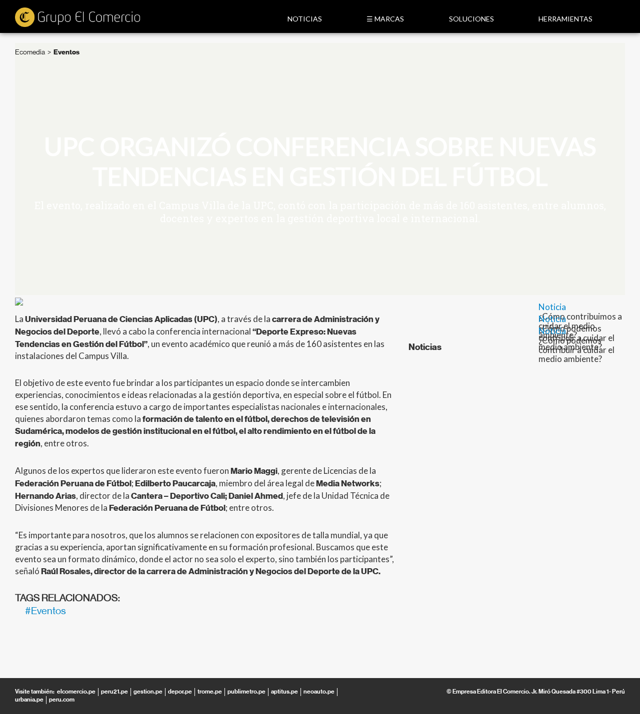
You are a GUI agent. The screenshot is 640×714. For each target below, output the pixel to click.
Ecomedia (30, 52)
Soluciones (471, 18)
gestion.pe (148, 691)
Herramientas (565, 18)
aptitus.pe (284, 691)
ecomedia (77, 17)
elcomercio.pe (76, 691)
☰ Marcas (385, 18)
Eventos (67, 52)
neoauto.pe (319, 691)
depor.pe (180, 691)
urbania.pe (29, 699)
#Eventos (45, 611)
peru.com (61, 699)
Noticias (305, 18)
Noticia (552, 307)
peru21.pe (114, 691)
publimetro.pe (247, 691)
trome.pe (210, 691)
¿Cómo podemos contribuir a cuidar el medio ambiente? (576, 349)
